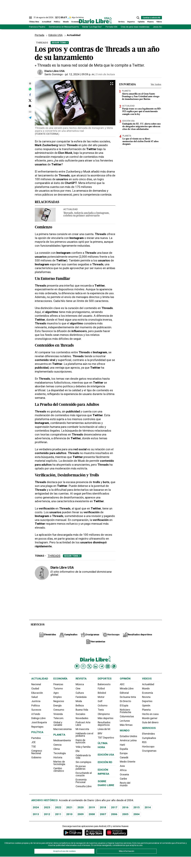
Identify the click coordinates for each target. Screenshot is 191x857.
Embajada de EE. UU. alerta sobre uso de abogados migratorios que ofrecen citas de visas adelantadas (141, 126)
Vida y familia (83, 746)
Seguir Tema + (60, 42)
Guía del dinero (150, 722)
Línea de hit (104, 729)
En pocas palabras (81, 767)
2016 (125, 807)
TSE (33, 746)
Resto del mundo (125, 784)
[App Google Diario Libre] (73, 832)
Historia (57, 757)
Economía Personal (81, 781)
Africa (123, 770)
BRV (100, 733)
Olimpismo (104, 714)
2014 (148, 807)
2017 (114, 807)
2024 (36, 807)
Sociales (80, 714)
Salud (34, 697)
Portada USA (111, 27)
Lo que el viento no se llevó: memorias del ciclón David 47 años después (140, 141)
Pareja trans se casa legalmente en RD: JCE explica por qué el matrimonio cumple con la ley (141, 111)
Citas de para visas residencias (135, 27)
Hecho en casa (150, 714)
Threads (54, 555)
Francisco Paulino (37, 27)
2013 (36, 814)
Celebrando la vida (83, 756)
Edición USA (55, 35)
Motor (101, 697)
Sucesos (36, 709)
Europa (124, 753)
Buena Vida (82, 709)
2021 (69, 807)
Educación (37, 692)
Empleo (57, 697)
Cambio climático (58, 769)
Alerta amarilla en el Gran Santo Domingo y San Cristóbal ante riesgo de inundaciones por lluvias (140, 96)
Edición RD (105, 762)
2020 (80, 807)
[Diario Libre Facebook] (77, 666)
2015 (136, 807)
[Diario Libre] (95, 20)
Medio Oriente (127, 761)
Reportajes (37, 726)
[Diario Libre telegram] (101, 666)
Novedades (82, 718)
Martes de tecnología (59, 763)
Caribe (123, 778)
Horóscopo (148, 746)
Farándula (81, 697)
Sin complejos (83, 762)
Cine (78, 688)
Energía (57, 705)
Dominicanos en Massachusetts (64, 27)
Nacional (36, 684)
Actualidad (46, 22)
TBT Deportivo (106, 737)
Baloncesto (104, 684)
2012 (47, 814)
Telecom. (58, 718)
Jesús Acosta (159, 27)
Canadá (124, 757)
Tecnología (59, 753)
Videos (159, 22)
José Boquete (39, 722)
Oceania (124, 774)
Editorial (124, 692)
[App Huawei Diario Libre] (116, 832)
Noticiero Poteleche (125, 711)
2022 (58, 807)
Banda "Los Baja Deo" (92, 27)
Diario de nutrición (80, 741)
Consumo (58, 709)
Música (80, 684)
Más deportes (105, 718)
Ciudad (35, 688)
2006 (114, 814)
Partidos (36, 738)
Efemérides (148, 733)
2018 (103, 807)
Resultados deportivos (104, 723)
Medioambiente (62, 740)
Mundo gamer (149, 718)
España (124, 749)
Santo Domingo (53, 74)
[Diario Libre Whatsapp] (113, 666)
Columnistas (127, 716)
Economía (75, 22)
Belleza (80, 705)
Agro (56, 692)
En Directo (125, 701)
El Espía (124, 705)
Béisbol (102, 692)
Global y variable (57, 723)
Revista (121, 22)
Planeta (150, 22)
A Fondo (35, 714)
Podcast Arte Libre (83, 723)
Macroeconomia (62, 729)
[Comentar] (30, 106)
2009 (80, 814)
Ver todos (156, 84)
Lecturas (125, 720)
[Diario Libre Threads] (107, 666)
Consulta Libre (84, 786)
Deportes (131, 22)
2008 (92, 814)
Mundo (66, 22)
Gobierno (36, 757)
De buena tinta (128, 697)
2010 (69, 814)
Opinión (141, 22)
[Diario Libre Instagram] (83, 666)
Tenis (101, 709)
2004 (136, 814)
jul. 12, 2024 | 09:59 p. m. (80, 74)
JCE (33, 742)
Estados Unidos (128, 736)
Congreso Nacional (36, 752)
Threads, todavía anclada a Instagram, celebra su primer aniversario (86, 214)
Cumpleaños (149, 738)
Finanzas (58, 684)
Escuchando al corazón (84, 774)
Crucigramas (149, 750)
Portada (39, 35)
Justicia (35, 701)
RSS (144, 742)
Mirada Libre (127, 688)
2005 (125, 814)
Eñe (78, 751)
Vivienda (58, 714)
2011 (58, 814)
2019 (92, 807)
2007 (103, 814)
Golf (100, 701)
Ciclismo (102, 705)
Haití (122, 744)
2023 (47, 807)
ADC (122, 684)
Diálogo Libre (38, 718)
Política (57, 22)
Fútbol (101, 688)
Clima (56, 749)
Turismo (58, 688)
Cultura (80, 692)
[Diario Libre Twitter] (89, 666)
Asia (122, 766)
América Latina (128, 740)
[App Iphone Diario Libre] (93, 832)
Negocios (58, 701)
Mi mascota (82, 729)
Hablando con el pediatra (84, 734)
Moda (79, 701)
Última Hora (34, 22)
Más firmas (126, 725)
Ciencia (57, 744)
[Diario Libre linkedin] (95, 666)
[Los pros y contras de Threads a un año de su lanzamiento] (30, 89)
